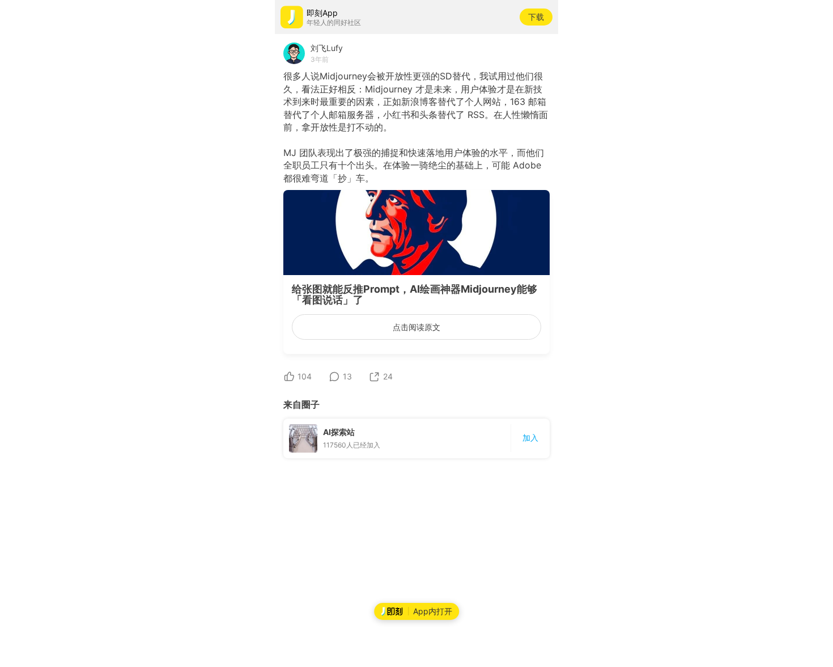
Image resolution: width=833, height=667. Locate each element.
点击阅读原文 (416, 327)
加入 (530, 437)
